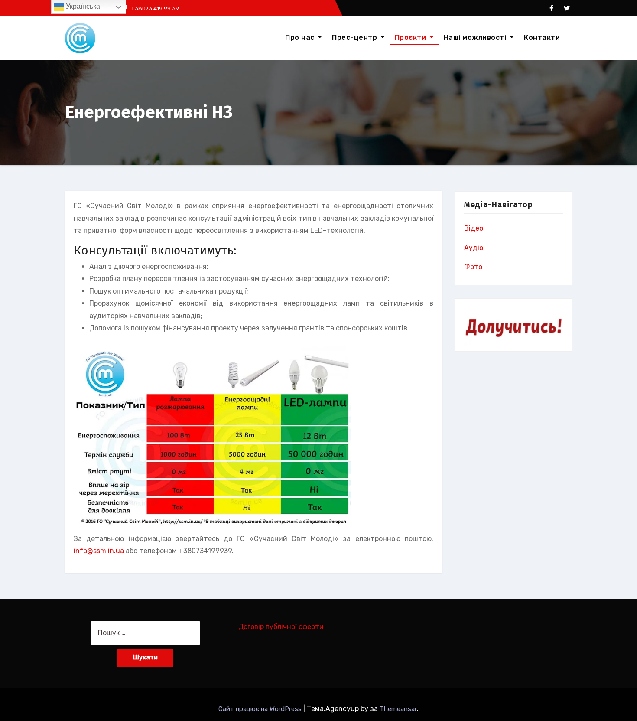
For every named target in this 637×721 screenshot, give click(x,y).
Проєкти (411, 37)
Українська (82, 6)
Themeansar (398, 709)
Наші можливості (476, 37)
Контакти (542, 37)
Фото (473, 267)
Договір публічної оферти (281, 627)
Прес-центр (355, 37)
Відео (473, 228)
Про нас (300, 37)
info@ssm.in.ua (99, 551)
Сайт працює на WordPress (260, 709)
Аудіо (473, 248)
